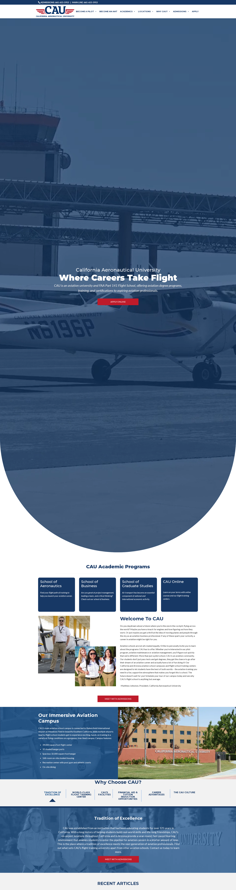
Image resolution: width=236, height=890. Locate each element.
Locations (144, 11)
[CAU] (55, 11)
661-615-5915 (62, 2)
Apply (195, 11)
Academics (126, 11)
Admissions (179, 11)
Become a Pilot (85, 11)
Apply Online (118, 301)
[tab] (52, 795)
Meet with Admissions (118, 698)
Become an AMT (108, 11)
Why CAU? (162, 11)
